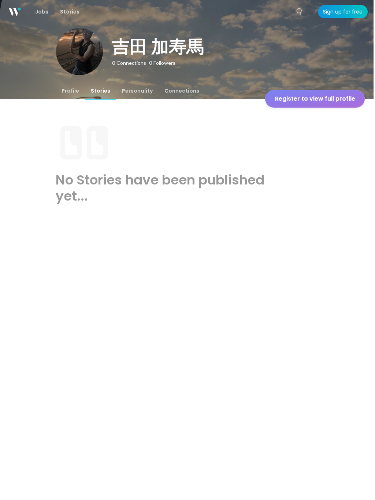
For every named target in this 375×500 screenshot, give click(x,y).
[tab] (70, 91)
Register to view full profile (315, 98)
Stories (100, 90)
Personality (137, 90)
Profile (70, 90)
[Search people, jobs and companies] (299, 11)
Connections (181, 90)
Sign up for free (343, 11)
